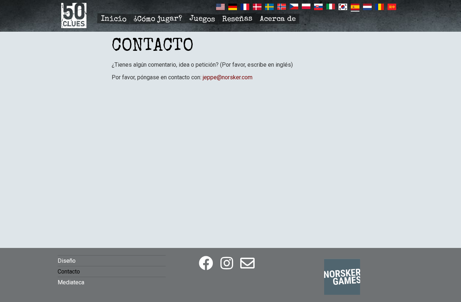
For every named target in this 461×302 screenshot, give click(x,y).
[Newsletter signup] (247, 263)
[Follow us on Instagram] (226, 263)
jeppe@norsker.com (227, 77)
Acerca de (278, 19)
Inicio (114, 19)
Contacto (69, 271)
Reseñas (237, 19)
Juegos (202, 19)
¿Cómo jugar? (158, 19)
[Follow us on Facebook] (206, 263)
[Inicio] (73, 26)
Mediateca (71, 282)
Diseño (67, 260)
